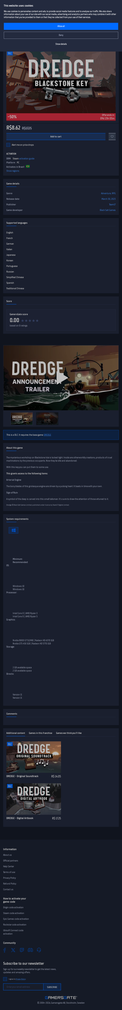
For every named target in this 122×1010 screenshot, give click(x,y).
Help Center (8, 866)
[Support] (39, 950)
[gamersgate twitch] (21, 950)
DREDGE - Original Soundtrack (22, 776)
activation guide (26, 158)
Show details (61, 44)
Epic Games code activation (16, 919)
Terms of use (9, 872)
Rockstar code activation (14, 924)
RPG (114, 193)
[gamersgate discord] (30, 950)
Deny (61, 35)
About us (7, 855)
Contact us (8, 889)
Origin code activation (13, 907)
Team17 (112, 204)
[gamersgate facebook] (4, 950)
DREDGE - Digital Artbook (19, 818)
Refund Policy (9, 883)
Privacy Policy (9, 878)
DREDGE (47, 434)
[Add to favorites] (112, 136)
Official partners (10, 860)
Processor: (11, 592)
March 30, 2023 (109, 199)
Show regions (12, 170)
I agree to (17, 979)
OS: (7, 565)
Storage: (10, 646)
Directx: (10, 673)
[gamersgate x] (13, 950)
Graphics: (10, 619)
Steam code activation (13, 913)
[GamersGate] (61, 999)
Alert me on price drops (23, 144)
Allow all (61, 26)
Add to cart (56, 136)
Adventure (106, 193)
